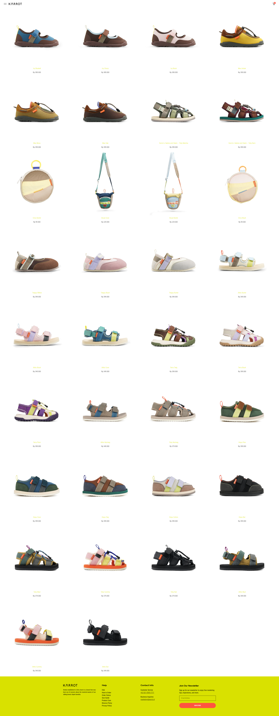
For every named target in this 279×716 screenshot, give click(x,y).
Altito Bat (105, 667)
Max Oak (105, 143)
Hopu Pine (242, 442)
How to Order (106, 693)
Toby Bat (174, 592)
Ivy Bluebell (37, 68)
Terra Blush (242, 368)
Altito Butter (242, 293)
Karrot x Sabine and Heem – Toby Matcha (173, 143)
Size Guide (105, 698)
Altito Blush (37, 368)
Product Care (106, 700)
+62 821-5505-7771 (147, 693)
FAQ (103, 690)
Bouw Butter (173, 218)
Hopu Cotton (173, 517)
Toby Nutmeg (173, 442)
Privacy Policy (107, 706)
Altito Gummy (37, 667)
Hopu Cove (37, 517)
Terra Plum (37, 442)
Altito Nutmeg (105, 442)
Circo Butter (37, 218)
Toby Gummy (105, 592)
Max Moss (36, 143)
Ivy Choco (105, 68)
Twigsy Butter (173, 293)
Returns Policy (107, 703)
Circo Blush (242, 218)
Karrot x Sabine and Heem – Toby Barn (242, 143)
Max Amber (242, 68)
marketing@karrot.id (148, 699)
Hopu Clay (105, 517)
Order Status (106, 695)
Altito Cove (105, 368)
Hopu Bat (242, 517)
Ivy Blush (174, 68)
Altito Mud (242, 592)
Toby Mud (37, 592)
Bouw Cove (105, 218)
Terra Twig (173, 368)
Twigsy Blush (105, 293)
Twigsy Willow (37, 293)
